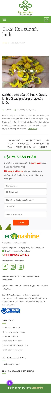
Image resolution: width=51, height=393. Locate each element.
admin (8, 110)
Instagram (13, 267)
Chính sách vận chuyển (12, 350)
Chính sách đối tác (11, 336)
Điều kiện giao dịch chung (14, 332)
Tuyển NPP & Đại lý (11, 364)
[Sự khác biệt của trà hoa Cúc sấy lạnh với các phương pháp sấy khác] (25, 72)
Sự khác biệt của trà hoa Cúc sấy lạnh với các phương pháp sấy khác (24, 99)
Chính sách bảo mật (11, 327)
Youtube (21, 267)
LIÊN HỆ (43, 147)
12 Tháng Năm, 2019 (26, 110)
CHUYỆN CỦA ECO (33, 141)
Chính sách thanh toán (12, 341)
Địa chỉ (5, 248)
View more (32, 129)
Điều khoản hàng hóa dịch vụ (15, 345)
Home (4, 43)
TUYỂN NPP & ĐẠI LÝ (25, 147)
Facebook (5, 267)
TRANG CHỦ (14, 141)
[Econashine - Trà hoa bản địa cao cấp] (25, 8)
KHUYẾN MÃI (23, 144)
